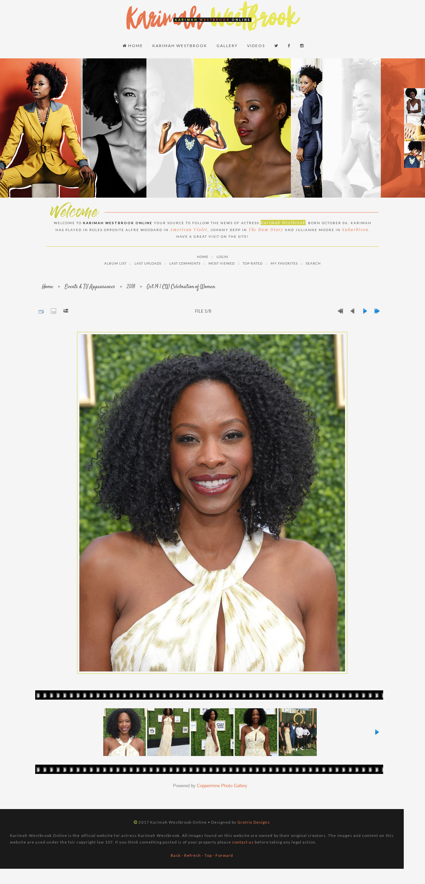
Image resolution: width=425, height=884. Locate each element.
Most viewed (222, 263)
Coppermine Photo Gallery (222, 785)
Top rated (253, 263)
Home (135, 45)
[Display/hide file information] (53, 311)
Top (208, 855)
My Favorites (284, 263)
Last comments (185, 263)
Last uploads (147, 263)
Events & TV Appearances (90, 287)
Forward (224, 855)
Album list (115, 263)
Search (313, 263)
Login (222, 257)
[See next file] (365, 311)
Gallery (227, 45)
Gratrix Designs (253, 822)
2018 (131, 287)
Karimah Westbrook (179, 45)
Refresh (192, 855)
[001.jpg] (212, 503)
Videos (256, 45)
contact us (243, 842)
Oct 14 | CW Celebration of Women (181, 287)
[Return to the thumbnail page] (41, 311)
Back (176, 855)
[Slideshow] (66, 311)
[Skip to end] (377, 311)
